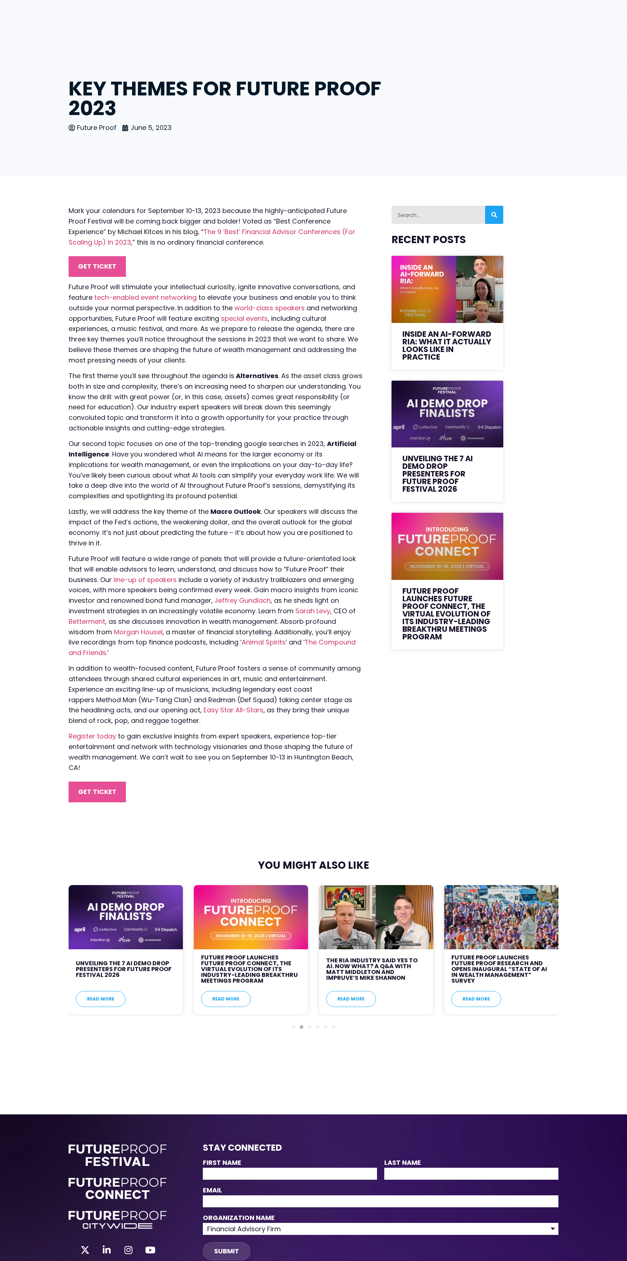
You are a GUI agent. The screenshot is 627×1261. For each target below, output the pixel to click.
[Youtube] (150, 1250)
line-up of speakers (145, 579)
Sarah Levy (312, 610)
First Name (222, 1163)
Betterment (87, 621)
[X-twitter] (85, 1250)
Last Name (402, 1163)
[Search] (494, 215)
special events (244, 318)
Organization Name (239, 1218)
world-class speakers (269, 307)
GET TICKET (97, 266)
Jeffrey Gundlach (242, 600)
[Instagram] (128, 1250)
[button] (293, 1027)
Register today (92, 736)
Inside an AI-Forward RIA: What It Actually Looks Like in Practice (446, 345)
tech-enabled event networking (145, 297)
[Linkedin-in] (107, 1250)
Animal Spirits (264, 642)
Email (212, 1191)
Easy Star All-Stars (233, 710)
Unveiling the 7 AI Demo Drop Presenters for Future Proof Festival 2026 (437, 473)
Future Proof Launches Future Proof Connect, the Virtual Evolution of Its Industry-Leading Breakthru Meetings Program (446, 614)
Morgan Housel (138, 631)
